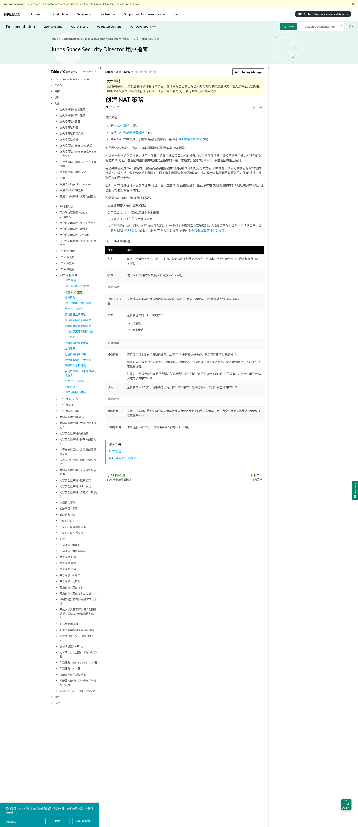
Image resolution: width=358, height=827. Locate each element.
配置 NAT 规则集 (74, 380)
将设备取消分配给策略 (78, 359)
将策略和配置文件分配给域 (206, 230)
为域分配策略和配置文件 (79, 331)
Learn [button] (177, 14)
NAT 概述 (70, 280)
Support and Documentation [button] (143, 14)
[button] (346, 804)
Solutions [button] (34, 14)
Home (54, 38)
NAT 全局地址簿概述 (77, 286)
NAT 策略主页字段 (76, 392)
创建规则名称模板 (75, 365)
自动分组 (70, 386)
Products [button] (59, 14)
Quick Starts (79, 26)
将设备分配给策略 (75, 354)
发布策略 (70, 297)
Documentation (20, 26)
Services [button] (82, 14)
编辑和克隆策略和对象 (78, 320)
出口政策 (70, 348)
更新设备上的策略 (75, 314)
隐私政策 (11, 821)
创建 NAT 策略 (73, 292)
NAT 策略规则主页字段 (78, 303)
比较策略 (70, 337)
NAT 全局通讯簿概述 (130, 132)
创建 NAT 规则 (73, 308)
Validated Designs (109, 26)
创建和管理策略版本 (76, 342)
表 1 (119, 219)
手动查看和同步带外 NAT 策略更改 (81, 373)
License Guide (52, 26)
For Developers (143, 26)
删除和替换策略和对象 (78, 325)
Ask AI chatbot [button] (42, 3)
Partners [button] (106, 14)
